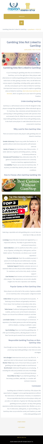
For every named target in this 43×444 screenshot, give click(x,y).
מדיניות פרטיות (21, 437)
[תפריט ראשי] (21, 22)
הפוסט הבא (21, 427)
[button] (21, 16)
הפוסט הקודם (21, 422)
